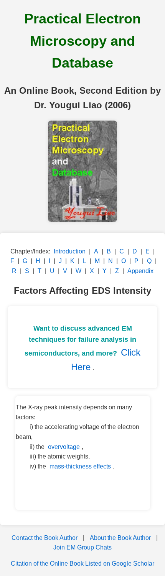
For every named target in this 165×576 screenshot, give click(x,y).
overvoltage (64, 447)
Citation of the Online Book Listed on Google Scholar (82, 563)
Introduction (70, 251)
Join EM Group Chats (82, 547)
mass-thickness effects (80, 466)
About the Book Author (120, 538)
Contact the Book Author (45, 538)
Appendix (140, 271)
